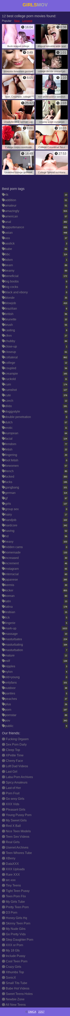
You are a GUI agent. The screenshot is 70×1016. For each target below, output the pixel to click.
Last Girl (11, 771)
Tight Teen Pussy (17, 890)
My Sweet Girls (16, 820)
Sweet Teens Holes (19, 993)
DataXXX (12, 863)
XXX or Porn (14, 945)
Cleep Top (12, 750)
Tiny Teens (13, 885)
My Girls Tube (15, 901)
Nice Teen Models (18, 831)
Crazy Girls (13, 966)
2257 (41, 1011)
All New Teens (15, 1004)
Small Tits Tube (16, 983)
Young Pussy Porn (18, 815)
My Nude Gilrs (15, 928)
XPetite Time (14, 755)
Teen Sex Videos (17, 836)
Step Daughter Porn (19, 939)
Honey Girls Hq (16, 918)
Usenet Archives (16, 847)
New (17, 20)
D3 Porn (11, 912)
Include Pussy (15, 956)
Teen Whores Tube (18, 853)
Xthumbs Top (14, 972)
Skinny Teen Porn (17, 923)
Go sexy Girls (14, 798)
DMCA (32, 1011)
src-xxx (10, 880)
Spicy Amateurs (16, 782)
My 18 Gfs (12, 950)
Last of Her (13, 787)
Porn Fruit (12, 793)
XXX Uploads (15, 869)
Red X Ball (13, 825)
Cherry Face (14, 760)
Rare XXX (12, 874)
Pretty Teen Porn (17, 907)
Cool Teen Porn (16, 961)
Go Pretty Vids (15, 934)
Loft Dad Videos (16, 766)
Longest (27, 20)
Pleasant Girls (15, 809)
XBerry (10, 858)
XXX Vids (12, 804)
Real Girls (12, 842)
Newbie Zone (14, 999)
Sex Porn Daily (16, 744)
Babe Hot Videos (17, 988)
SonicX (10, 977)
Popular (6, 20)
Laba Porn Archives (19, 777)
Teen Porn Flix (15, 896)
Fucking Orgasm (17, 739)
